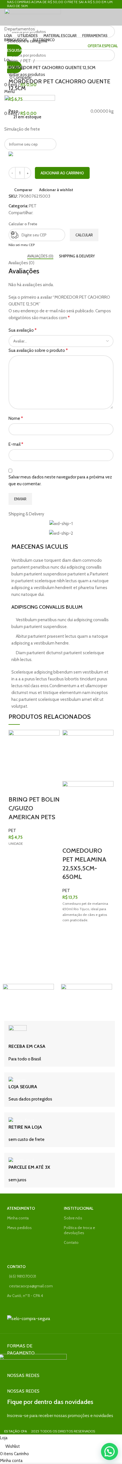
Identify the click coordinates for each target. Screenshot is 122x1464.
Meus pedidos (19, 1227)
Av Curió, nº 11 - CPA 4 (25, 1295)
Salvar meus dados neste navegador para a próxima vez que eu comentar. (60, 480)
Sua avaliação (23, 330)
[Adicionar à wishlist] (16, 857)
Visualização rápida (16, 885)
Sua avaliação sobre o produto (38, 350)
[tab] (40, 256)
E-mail (16, 444)
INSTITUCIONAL (78, 1208)
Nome (16, 418)
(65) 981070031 (22, 1276)
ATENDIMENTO (21, 1208)
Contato (71, 1242)
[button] (16, 871)
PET (27, 60)
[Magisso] (86, 997)
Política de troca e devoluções (79, 1230)
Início (14, 60)
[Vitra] (28, 997)
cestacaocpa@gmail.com (31, 1286)
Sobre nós (73, 1218)
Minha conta (18, 1218)
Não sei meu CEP (22, 245)
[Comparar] (16, 788)
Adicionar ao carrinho (62, 173)
